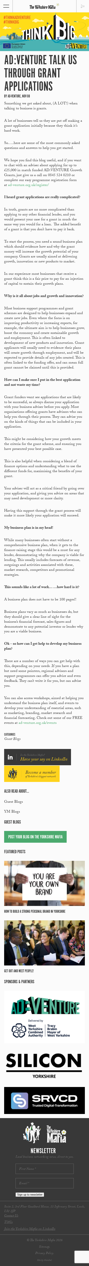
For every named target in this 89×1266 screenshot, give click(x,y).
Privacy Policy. (44, 1253)
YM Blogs (12, 812)
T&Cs (8, 1222)
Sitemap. (44, 1247)
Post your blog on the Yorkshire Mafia (35, 837)
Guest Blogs (12, 739)
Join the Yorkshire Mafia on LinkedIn (29, 1229)
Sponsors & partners (19, 982)
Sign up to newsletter (29, 1194)
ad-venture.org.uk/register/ (28, 185)
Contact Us (11, 1216)
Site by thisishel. (44, 1260)
